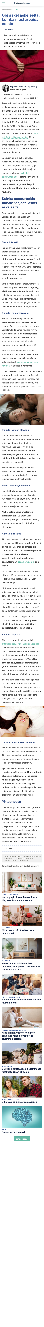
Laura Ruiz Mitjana (18, 90)
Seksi (16, 9)
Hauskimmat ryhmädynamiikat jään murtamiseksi (22, 1001)
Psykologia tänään (10, 895)
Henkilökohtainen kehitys (13, 997)
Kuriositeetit (7, 1066)
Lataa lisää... (22, 1139)
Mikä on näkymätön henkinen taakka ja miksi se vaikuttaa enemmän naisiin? (18, 1035)
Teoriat (5, 1129)
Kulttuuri (6, 961)
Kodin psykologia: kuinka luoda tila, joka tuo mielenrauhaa (20, 899)
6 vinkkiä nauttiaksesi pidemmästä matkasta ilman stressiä (21, 1070)
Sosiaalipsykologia (10, 1099)
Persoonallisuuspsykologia (14, 1030)
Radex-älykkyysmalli (13, 1132)
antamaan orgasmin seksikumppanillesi (21, 644)
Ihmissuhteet (6, 9)
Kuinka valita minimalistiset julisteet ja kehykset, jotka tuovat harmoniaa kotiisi (21, 966)
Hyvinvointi (7, 928)
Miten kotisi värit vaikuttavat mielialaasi (18, 932)
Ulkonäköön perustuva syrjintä (19, 1102)
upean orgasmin (25, 562)
